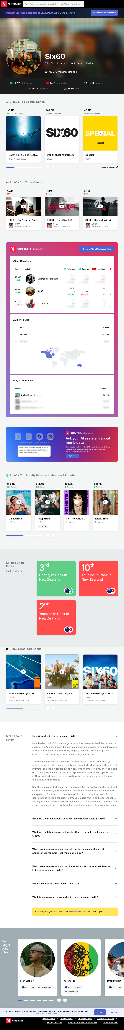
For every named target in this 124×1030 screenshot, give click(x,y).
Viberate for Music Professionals (82, 1022)
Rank (17, 269)
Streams (85, 269)
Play (23, 133)
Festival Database (105, 1018)
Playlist (18, 388)
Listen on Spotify (108, 167)
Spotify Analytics (54, 1022)
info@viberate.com (77, 912)
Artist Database (85, 1018)
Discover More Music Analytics (97, 249)
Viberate (11, 4)
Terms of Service (110, 1022)
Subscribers (100, 269)
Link (35, 395)
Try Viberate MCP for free (104, 13)
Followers (71, 269)
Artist (27, 269)
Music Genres (48, 1018)
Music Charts (66, 1018)
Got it (100, 1012)
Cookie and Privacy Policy (47, 1013)
